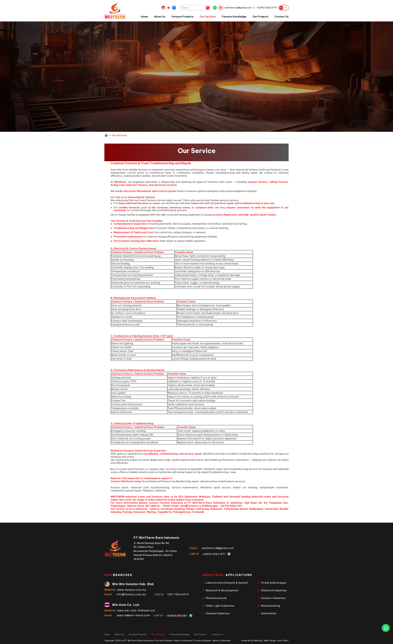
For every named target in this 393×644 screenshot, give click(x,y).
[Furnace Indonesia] (114, 10)
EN (281, 8)
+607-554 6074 (178, 594)
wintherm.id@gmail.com (218, 548)
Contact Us (281, 16)
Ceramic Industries (273, 598)
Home (144, 16)
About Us (159, 16)
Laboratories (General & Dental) (227, 582)
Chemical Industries (274, 590)
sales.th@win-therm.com (133, 615)
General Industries (217, 613)
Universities (268, 613)
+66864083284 (176, 615)
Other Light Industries (220, 605)
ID (286, 8)
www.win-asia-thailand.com (136, 610)
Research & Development (222, 590)
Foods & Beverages (273, 582)
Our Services (208, 16)
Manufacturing (270, 605)
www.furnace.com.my (131, 589)
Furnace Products (182, 16)
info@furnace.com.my (131, 594)
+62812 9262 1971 (213, 554)
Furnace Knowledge (234, 16)
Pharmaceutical (216, 598)
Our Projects (260, 16)
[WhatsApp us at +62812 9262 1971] (386, 628)
